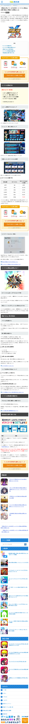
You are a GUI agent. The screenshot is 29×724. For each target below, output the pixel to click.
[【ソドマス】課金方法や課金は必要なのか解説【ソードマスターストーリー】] (4, 507)
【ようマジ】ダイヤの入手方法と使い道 (17, 661)
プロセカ (5, 696)
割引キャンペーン (7, 703)
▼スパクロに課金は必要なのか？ (9, 47)
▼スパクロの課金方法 (6, 45)
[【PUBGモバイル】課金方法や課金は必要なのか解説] (4, 499)
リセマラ (5, 700)
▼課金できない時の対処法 (7, 49)
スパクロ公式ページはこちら (8, 365)
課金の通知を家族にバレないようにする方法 (18, 562)
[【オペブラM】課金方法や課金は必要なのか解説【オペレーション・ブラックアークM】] (4, 490)
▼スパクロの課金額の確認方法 (8, 50)
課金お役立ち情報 (7, 710)
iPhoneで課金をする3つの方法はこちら (10, 261)
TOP (6, 5)
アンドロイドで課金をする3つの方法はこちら (11, 264)
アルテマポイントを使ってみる (14, 75)
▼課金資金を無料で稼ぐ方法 (8, 52)
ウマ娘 (4, 689)
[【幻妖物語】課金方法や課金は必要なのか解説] (4, 516)
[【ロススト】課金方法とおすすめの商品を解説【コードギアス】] (4, 482)
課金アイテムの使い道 (8, 707)
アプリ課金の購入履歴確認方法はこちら (10, 410)
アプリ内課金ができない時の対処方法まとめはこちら (13, 392)
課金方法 (7, 12)
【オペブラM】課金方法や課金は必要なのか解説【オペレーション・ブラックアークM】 (18, 489)
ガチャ (4, 693)
